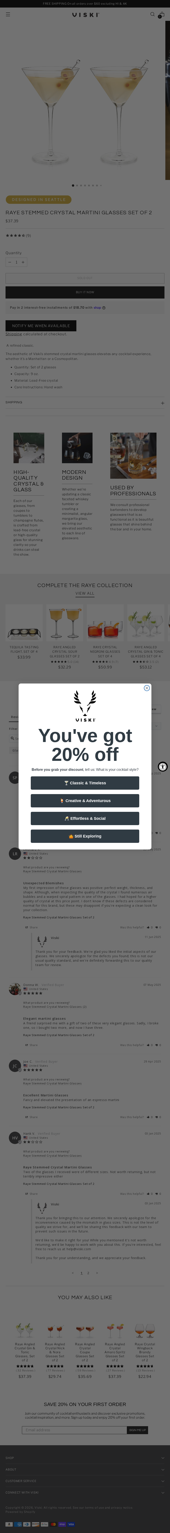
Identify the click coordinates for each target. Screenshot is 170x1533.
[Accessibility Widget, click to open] (163, 766)
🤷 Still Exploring (85, 836)
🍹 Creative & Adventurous (85, 801)
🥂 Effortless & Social (85, 818)
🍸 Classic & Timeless (85, 783)
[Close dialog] (147, 688)
